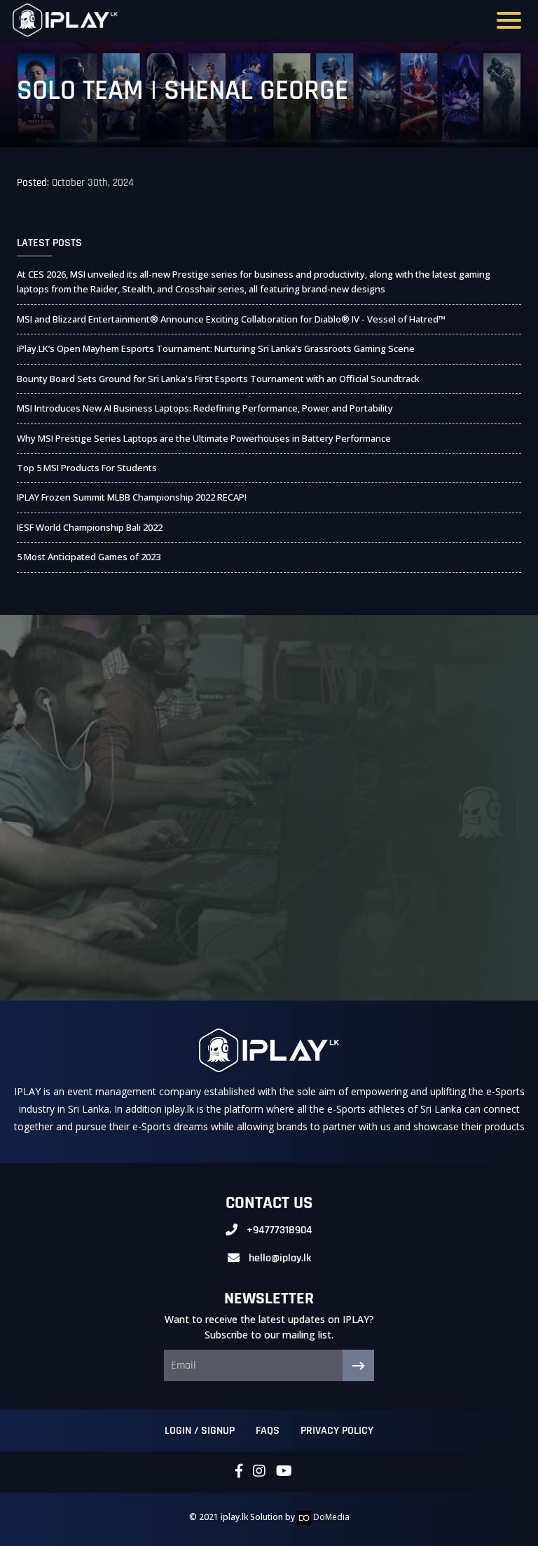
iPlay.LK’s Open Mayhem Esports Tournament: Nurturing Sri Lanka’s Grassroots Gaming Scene (216, 348)
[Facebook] (238, 1472)
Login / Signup (200, 1430)
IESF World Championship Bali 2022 (90, 527)
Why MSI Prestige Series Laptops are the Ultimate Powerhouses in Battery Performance (204, 438)
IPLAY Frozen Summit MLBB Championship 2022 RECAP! (132, 497)
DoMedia (330, 1517)
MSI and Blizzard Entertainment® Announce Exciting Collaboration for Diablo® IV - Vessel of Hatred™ (231, 319)
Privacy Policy (337, 1430)
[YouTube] (284, 1472)
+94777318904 (279, 1230)
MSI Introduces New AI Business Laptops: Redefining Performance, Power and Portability (205, 408)
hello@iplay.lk (280, 1258)
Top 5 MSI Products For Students (87, 467)
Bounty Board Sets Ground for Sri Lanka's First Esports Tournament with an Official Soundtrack (218, 378)
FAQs (268, 1430)
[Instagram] (259, 1472)
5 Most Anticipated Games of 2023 (88, 556)
